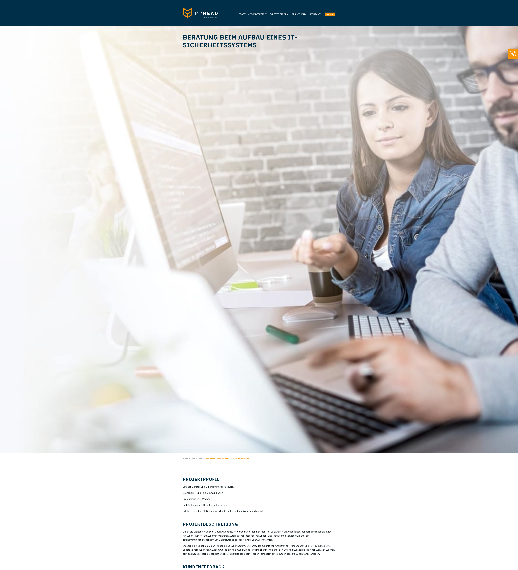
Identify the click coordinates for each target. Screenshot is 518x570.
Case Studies (196, 458)
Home (185, 458)
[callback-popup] (513, 54)
